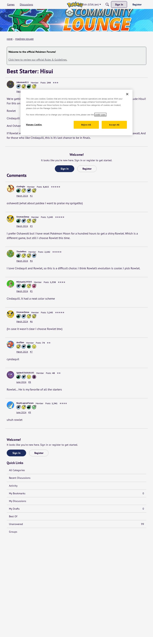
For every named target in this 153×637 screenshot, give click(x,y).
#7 (31, 351)
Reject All (86, 124)
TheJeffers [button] (21, 251)
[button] (10, 84)
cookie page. (100, 114)
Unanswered (76, 524)
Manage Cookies (34, 124)
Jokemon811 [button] (22, 82)
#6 (31, 321)
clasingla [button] (20, 186)
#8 (29, 382)
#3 (31, 226)
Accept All (114, 124)
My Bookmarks (76, 493)
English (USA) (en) (88, 4)
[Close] (127, 94)
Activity (13, 485)
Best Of (13, 516)
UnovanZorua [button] (22, 216)
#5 (31, 291)
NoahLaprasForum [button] (25, 403)
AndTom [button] (20, 342)
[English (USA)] (75, 4)
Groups (13, 531)
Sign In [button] (65, 168)
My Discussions (17, 501)
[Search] (107, 4)
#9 (29, 412)
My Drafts (76, 508)
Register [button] (87, 168)
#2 (31, 195)
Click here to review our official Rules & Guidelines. (37, 59)
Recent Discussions (19, 478)
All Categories (17, 470)
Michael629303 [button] (24, 281)
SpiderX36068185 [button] (25, 372)
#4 (31, 260)
